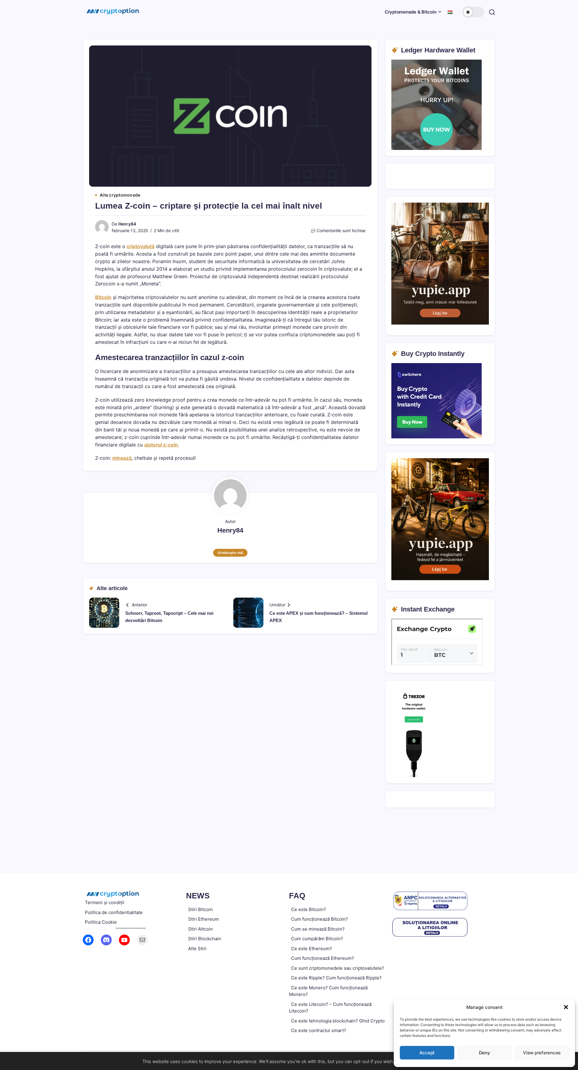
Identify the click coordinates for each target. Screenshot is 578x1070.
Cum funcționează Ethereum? (322, 958)
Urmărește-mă (230, 552)
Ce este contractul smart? (318, 1030)
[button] (566, 1007)
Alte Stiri (197, 948)
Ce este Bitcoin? (308, 909)
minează (122, 458)
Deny (484, 1053)
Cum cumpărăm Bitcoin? (317, 938)
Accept (427, 1053)
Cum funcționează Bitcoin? (319, 919)
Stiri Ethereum (203, 919)
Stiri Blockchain (204, 938)
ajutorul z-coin (161, 445)
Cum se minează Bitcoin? (318, 929)
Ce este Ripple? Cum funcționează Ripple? (336, 978)
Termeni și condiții (104, 902)
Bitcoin (103, 297)
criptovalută (140, 246)
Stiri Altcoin (200, 929)
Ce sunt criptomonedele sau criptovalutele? (337, 968)
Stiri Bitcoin (200, 909)
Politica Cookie (101, 922)
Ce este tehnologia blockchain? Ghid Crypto (338, 1021)
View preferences (542, 1053)
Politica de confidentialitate (114, 912)
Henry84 (127, 223)
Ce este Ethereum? (311, 948)
